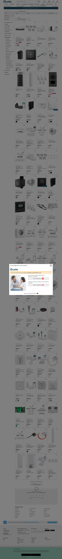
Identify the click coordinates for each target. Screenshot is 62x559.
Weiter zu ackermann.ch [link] (37, 278)
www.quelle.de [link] (30, 293)
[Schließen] (51, 265)
